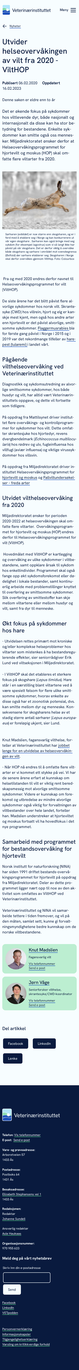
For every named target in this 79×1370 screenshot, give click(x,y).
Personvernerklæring (17, 1329)
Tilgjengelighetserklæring (19, 1339)
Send (12, 1289)
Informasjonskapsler (16, 1334)
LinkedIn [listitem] (44, 1043)
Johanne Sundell (13, 1219)
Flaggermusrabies (53, 328)
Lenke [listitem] (12, 1058)
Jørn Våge (39, 982)
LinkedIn (8, 1308)
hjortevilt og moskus (19, 477)
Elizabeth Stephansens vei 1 (21, 1194)
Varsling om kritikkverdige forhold (26, 1344)
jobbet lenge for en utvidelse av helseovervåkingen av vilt (37, 751)
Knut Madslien (43, 950)
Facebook (9, 1303)
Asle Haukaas (11, 1234)
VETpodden (10, 1313)
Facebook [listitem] (15, 1043)
